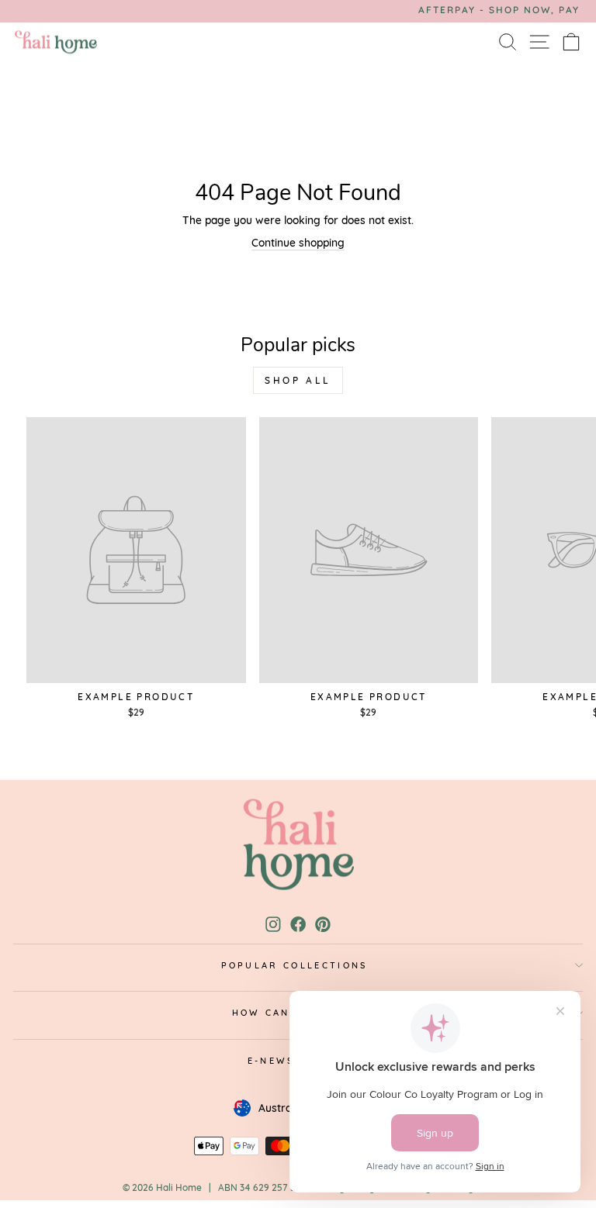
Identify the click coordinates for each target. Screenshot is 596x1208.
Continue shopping (298, 242)
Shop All (298, 380)
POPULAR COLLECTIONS (294, 965)
